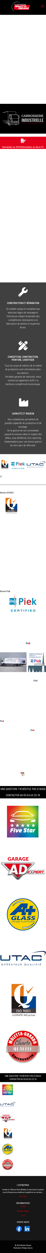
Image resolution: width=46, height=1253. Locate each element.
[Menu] (42, 6)
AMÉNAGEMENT (23, 626)
